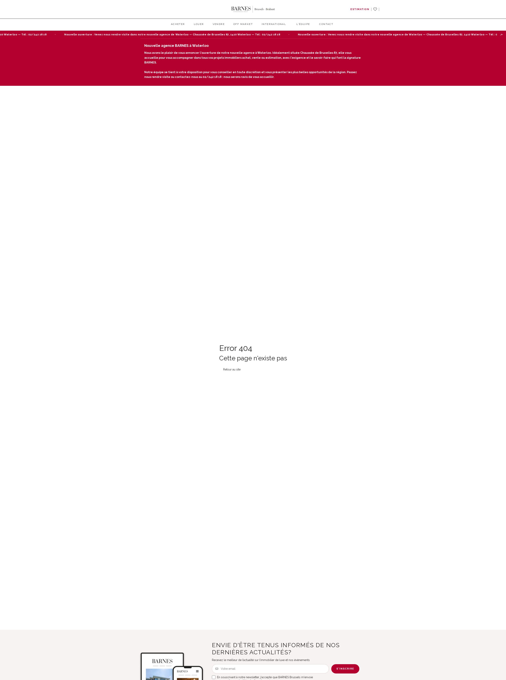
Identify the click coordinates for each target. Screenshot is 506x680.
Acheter (178, 24)
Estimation (359, 9)
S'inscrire (345, 621)
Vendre (219, 24)
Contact (326, 24)
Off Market (243, 24)
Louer (199, 24)
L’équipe (303, 24)
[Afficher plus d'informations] (501, 35)
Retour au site (232, 322)
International (274, 24)
